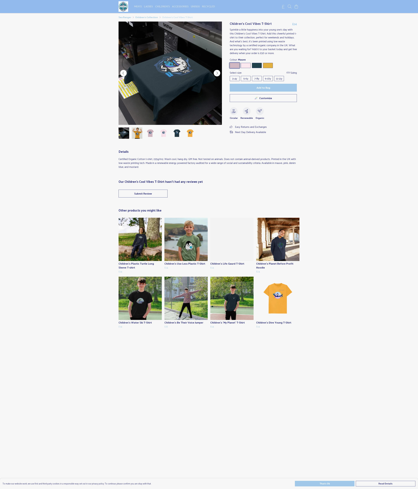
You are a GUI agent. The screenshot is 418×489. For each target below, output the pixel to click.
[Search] (289, 6)
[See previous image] (123, 73)
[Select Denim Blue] (257, 65)
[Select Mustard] (268, 65)
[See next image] (217, 73)
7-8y (256, 78)
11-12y (279, 78)
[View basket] (296, 6)
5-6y (245, 78)
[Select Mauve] (235, 65)
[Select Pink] (246, 65)
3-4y (234, 78)
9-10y (268, 78)
